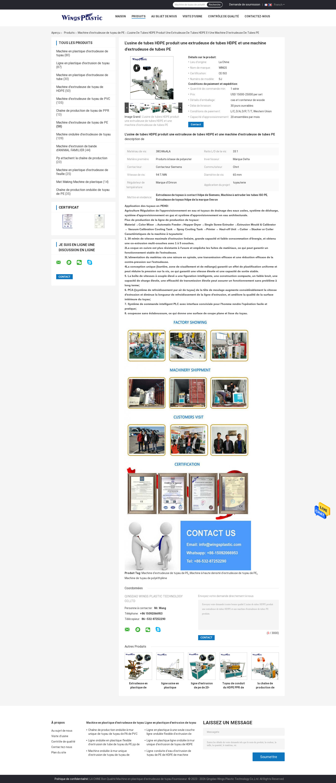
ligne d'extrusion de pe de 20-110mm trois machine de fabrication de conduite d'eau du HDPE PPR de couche (201, 685)
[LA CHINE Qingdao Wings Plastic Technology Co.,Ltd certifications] (67, 221)
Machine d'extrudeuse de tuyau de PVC (83, 99)
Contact (196, 124)
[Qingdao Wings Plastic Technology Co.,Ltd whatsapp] (71, 262)
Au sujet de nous (164, 16)
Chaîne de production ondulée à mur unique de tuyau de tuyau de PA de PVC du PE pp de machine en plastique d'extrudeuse (112, 732)
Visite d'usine (192, 16)
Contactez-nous (257, 16)
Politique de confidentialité (71, 778)
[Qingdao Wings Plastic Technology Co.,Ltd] (81, 17)
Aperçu (55, 32)
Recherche (214, 4)
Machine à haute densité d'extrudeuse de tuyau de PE (223, 573)
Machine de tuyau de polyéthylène (146, 578)
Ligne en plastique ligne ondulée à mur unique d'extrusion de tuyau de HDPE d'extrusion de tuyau (171, 743)
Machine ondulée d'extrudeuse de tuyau (83, 134)
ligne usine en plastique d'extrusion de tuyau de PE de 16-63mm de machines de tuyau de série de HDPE (170, 685)
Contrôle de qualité (223, 16)
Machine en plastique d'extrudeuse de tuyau (115, 722)
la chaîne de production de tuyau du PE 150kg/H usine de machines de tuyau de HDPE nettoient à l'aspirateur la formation (265, 685)
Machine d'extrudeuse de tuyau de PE (101, 32)
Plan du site (58, 752)
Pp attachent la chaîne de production (81, 158)
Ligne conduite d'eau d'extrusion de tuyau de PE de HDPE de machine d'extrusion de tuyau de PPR (169, 753)
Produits (138, 16)
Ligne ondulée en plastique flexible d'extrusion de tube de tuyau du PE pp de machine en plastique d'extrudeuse (114, 743)
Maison (120, 16)
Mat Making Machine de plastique (79, 182)
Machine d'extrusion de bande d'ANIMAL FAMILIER (76, 148)
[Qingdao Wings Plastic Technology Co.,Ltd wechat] (82, 262)
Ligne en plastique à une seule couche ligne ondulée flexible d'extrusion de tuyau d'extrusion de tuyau (171, 732)
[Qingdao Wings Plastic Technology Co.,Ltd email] (61, 262)
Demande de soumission (244, 4)
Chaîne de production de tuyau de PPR (82, 110)
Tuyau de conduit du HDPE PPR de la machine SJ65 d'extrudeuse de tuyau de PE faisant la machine (233, 685)
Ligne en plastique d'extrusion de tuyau (82, 63)
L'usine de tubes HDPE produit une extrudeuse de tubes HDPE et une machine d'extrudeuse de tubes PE (152, 120)
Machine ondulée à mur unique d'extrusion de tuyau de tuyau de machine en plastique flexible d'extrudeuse (109, 753)
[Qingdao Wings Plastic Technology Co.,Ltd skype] (92, 262)
